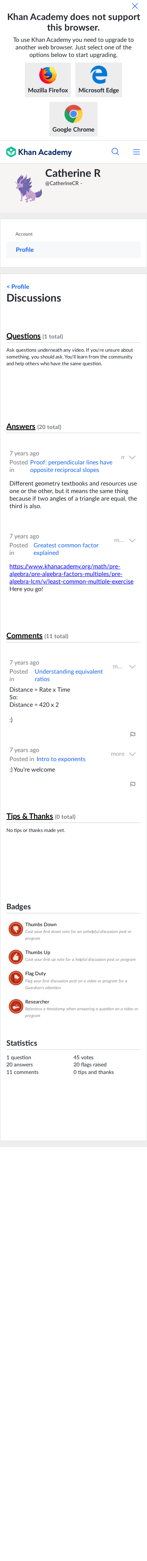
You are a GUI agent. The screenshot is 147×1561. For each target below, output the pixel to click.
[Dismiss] (135, 6)
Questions (23, 336)
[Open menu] (136, 151)
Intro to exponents (61, 759)
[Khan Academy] (36, 152)
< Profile (17, 287)
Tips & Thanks (29, 816)
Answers (20, 426)
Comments (24, 636)
